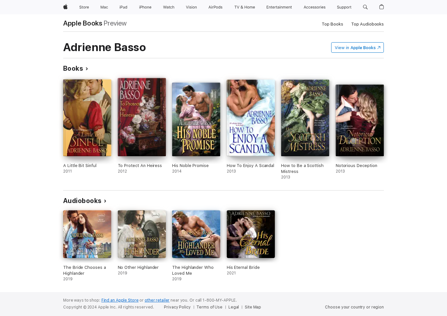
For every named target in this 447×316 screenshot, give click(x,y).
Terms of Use (209, 307)
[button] (365, 7)
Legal (233, 307)
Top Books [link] (332, 24)
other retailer (157, 300)
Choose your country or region (354, 307)
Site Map (253, 307)
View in (355, 47)
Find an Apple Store (120, 300)
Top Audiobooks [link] (367, 24)
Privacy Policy (177, 307)
